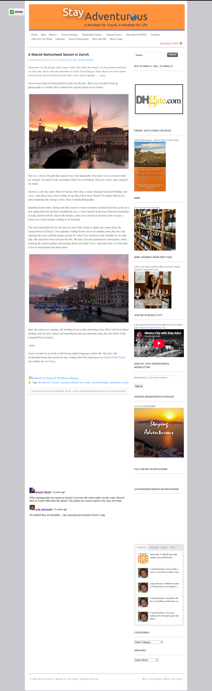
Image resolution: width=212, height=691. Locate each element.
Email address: (141, 377)
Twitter (51, 361)
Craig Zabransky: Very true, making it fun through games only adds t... (164, 615)
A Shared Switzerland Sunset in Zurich (58, 54)
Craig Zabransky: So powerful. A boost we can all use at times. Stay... (165, 570)
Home (34, 34)
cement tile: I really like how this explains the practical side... (163, 556)
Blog (43, 34)
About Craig (115, 39)
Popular (154, 547)
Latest (164, 547)
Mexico (51, 35)
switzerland (115, 382)
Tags (172, 547)
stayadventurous (40, 60)
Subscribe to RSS (169, 43)
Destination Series (91, 35)
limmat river (45, 382)
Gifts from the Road (41, 39)
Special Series (113, 35)
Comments (141, 547)
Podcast (155, 34)
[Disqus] (78, 443)
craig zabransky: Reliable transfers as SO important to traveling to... (165, 585)
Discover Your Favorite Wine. (147, 207)
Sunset (55, 382)
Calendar (60, 39)
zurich (125, 382)
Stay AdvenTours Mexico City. (153, 328)
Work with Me (99, 39)
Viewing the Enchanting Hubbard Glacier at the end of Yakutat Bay (100, 391)
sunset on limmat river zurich (76, 382)
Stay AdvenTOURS (135, 35)
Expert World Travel (114, 357)
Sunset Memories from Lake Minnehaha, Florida (51, 391)
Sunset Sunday (68, 35)
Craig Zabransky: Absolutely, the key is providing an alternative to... (164, 600)
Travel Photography (78, 39)
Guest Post (71, 60)
